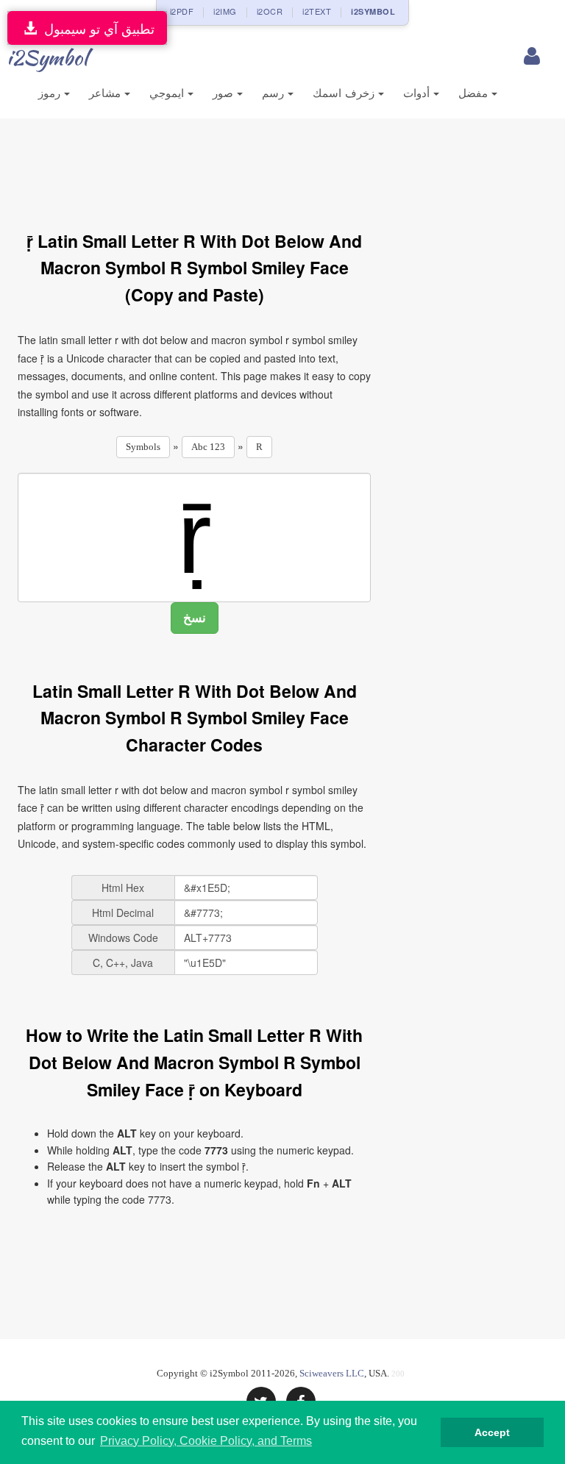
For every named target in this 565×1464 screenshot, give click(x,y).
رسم (275, 93)
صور (225, 93)
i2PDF (182, 11)
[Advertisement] (285, 166)
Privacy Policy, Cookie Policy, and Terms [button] (206, 1441)
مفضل (474, 93)
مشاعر (106, 93)
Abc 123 (208, 446)
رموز (51, 93)
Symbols (143, 446)
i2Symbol (47, 57)
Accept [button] (492, 1432)
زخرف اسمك (345, 93)
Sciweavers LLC (331, 1373)
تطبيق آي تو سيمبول (95, 28)
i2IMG (225, 11)
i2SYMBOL (373, 11)
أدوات (418, 93)
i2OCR (270, 11)
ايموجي (168, 93)
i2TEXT (316, 11)
